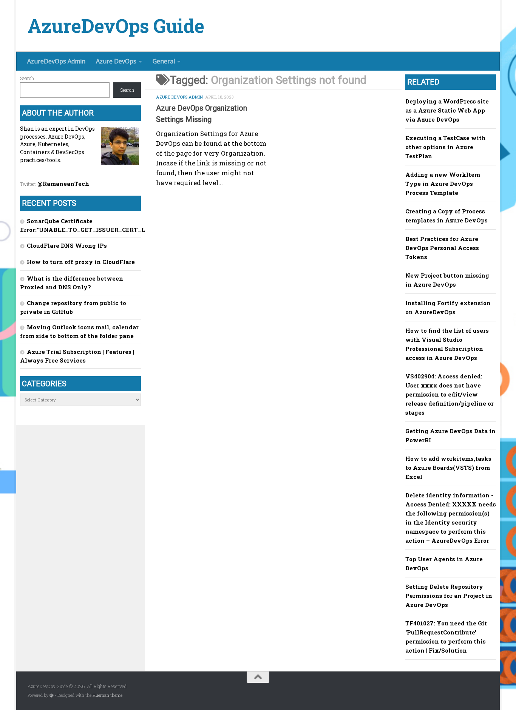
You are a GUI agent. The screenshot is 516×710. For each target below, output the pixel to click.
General (164, 61)
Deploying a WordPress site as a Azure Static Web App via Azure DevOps (447, 110)
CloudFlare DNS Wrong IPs (67, 245)
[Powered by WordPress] (51, 695)
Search (27, 78)
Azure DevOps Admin (179, 97)
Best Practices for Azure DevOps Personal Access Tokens (442, 248)
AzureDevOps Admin (56, 61)
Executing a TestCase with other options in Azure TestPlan (445, 147)
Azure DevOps (116, 61)
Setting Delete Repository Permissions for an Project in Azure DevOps (448, 595)
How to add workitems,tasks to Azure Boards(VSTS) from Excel (448, 467)
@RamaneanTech (63, 183)
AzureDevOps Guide (116, 26)
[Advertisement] (279, 267)
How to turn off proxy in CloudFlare (81, 261)
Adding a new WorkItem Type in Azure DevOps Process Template (442, 183)
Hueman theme (107, 695)
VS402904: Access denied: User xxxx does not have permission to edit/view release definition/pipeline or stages (449, 394)
